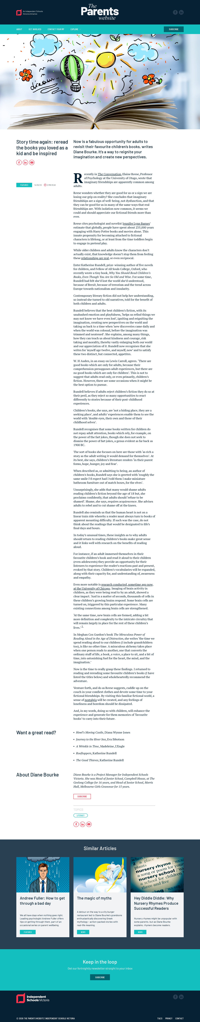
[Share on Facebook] (19, 162)
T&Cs (160, 1018)
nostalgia (91, 700)
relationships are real (95, 258)
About (19, 29)
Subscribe (174, 29)
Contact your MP (56, 29)
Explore (75, 29)
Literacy (80, 815)
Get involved (35, 29)
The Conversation (109, 174)
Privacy (169, 1018)
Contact (179, 1018)
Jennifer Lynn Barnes (136, 223)
